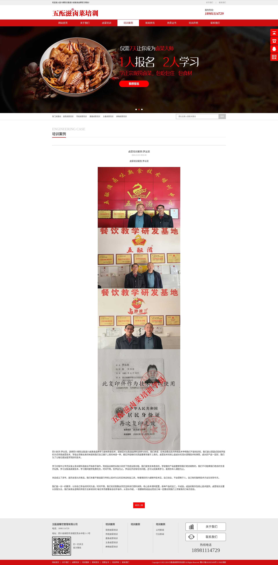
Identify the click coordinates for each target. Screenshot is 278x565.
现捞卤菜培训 (68, 117)
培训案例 (128, 23)
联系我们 (222, 2)
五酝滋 (84, 452)
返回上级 (139, 505)
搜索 (222, 117)
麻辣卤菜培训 (121, 117)
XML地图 (222, 562)
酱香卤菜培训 (95, 117)
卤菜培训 (106, 23)
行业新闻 (160, 534)
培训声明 (193, 23)
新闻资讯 (150, 23)
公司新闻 (160, 530)
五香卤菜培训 (108, 117)
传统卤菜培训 (81, 117)
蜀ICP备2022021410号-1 (209, 562)
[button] (136, 109)
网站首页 (63, 23)
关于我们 (209, 2)
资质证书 (171, 23)
